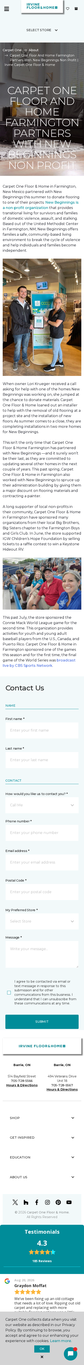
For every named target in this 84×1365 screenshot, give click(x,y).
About (34, 50)
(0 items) (76, 8)
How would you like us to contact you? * (36, 793)
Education (20, 1157)
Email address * (17, 850)
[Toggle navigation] (6, 9)
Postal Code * (15, 880)
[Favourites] (67, 9)
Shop (15, 1118)
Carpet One (12, 50)
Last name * (14, 748)
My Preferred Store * (21, 910)
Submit (41, 1022)
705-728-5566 (22, 1081)
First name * (14, 718)
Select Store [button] (38, 30)
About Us (18, 1177)
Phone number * (18, 821)
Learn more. (61, 1341)
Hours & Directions (21, 1085)
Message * (13, 937)
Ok (42, 1349)
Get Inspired (22, 1138)
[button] (42, 805)
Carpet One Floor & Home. (48, 1212)
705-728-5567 (62, 1085)
